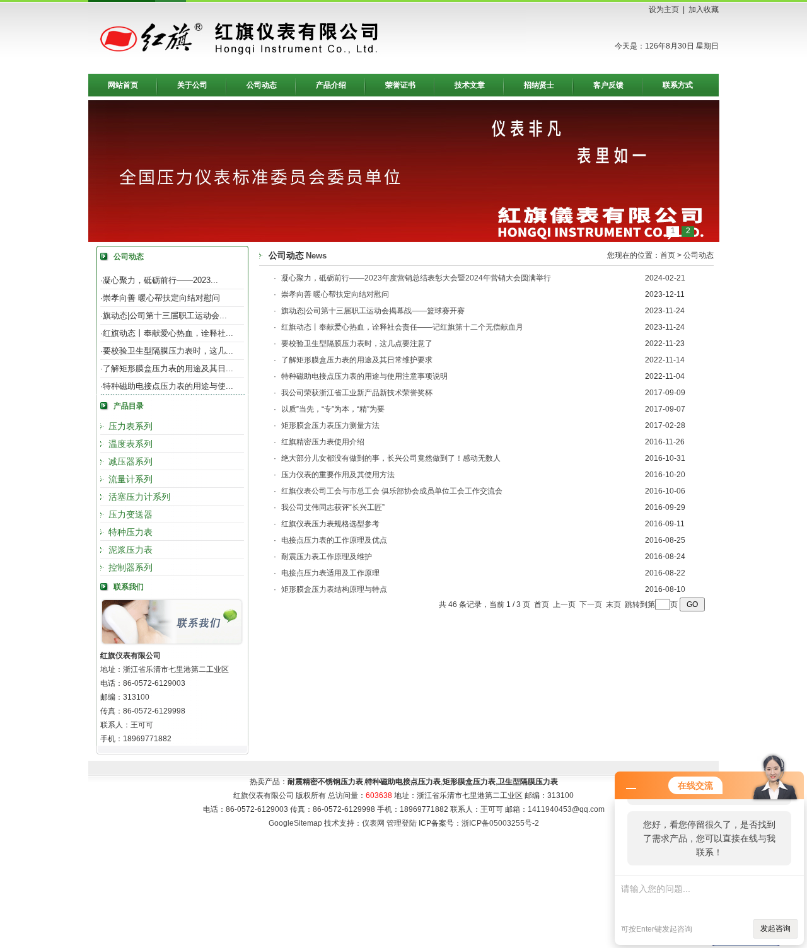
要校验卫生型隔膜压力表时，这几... (168, 351)
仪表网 (373, 823)
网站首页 (123, 85)
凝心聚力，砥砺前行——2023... (160, 280)
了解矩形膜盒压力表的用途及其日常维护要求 (357, 360)
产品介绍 (331, 85)
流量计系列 (130, 479)
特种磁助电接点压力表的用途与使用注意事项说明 (364, 376)
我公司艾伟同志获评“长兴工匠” (333, 507)
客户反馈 (608, 85)
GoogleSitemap (295, 823)
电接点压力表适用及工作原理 (330, 573)
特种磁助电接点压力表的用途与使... (168, 386)
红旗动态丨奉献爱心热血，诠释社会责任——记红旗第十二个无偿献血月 (402, 327)
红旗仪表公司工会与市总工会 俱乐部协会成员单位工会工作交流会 (391, 491)
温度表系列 (130, 444)
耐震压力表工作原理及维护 (326, 556)
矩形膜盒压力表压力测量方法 (330, 425)
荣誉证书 (400, 85)
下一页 (590, 604)
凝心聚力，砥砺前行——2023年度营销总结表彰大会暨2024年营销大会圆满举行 (416, 278)
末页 (613, 604)
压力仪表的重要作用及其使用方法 (338, 474)
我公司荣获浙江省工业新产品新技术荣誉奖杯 (357, 392)
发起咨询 (775, 928)
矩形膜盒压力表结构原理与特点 (334, 589)
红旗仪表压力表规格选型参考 (330, 523)
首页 (667, 255)
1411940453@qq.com (566, 809)
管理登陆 (401, 823)
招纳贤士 (539, 85)
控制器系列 (130, 567)
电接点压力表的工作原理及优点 (334, 540)
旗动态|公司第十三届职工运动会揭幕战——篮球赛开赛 (373, 310)
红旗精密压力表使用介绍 (322, 441)
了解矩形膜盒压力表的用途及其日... (168, 368)
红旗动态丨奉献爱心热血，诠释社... (168, 333)
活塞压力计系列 (139, 497)
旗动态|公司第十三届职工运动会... (165, 315)
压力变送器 (130, 514)
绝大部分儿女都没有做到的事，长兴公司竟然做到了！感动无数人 (391, 458)
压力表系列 (130, 426)
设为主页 (664, 9)
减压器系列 (130, 461)
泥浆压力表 (130, 550)
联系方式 (678, 85)
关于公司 (192, 85)
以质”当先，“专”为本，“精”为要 (333, 409)
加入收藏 (703, 9)
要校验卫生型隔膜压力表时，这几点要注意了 (357, 343)
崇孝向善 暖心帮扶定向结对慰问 (161, 298)
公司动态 (262, 85)
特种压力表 (130, 532)
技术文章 (470, 85)
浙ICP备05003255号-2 (500, 823)
